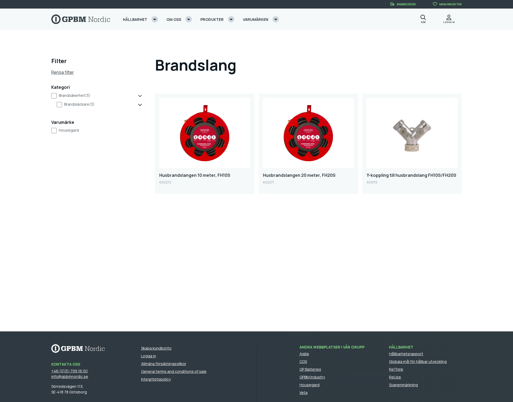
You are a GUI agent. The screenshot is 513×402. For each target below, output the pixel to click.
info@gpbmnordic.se (69, 376)
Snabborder (406, 4)
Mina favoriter (450, 4)
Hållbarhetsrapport (406, 353)
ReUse (395, 377)
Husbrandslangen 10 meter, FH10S (194, 175)
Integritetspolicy (156, 379)
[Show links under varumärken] (276, 19)
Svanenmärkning (403, 384)
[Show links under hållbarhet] (154, 19)
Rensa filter (62, 72)
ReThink (396, 369)
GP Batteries (310, 369)
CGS (303, 361)
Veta (304, 392)
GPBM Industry (312, 377)
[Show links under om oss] (188, 19)
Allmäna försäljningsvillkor (163, 363)
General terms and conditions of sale (174, 371)
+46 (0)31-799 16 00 (69, 370)
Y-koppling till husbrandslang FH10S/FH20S (411, 175)
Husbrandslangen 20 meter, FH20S (299, 175)
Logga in (148, 355)
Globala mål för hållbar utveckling (418, 361)
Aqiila (304, 353)
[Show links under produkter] (231, 19)
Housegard (69, 130)
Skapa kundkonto (156, 348)
